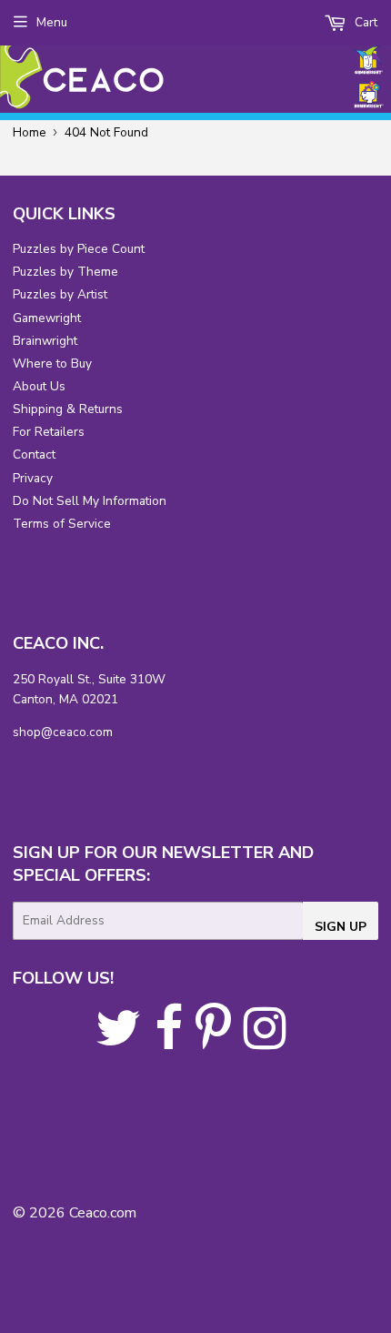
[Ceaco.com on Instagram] (265, 1041)
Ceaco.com (102, 1213)
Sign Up (340, 926)
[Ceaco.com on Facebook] (169, 1041)
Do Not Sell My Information (89, 501)
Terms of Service (62, 523)
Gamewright (47, 318)
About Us (39, 386)
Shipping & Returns (68, 409)
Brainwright (45, 340)
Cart (364, 22)
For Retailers (49, 431)
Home (29, 132)
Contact (34, 454)
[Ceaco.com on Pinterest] (213, 1041)
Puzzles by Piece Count (79, 249)
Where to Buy (52, 363)
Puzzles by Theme (65, 271)
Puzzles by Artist (60, 294)
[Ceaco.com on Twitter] (118, 1041)
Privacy (33, 478)
